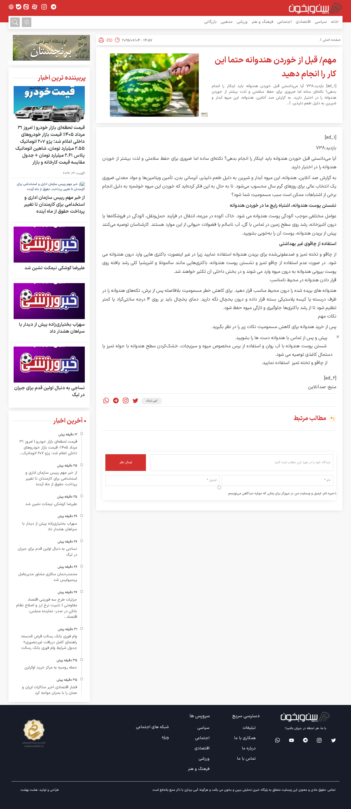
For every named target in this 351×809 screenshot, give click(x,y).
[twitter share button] (135, 401)
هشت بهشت (29, 790)
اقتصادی (303, 22)
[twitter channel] (333, 740)
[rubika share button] (11, 7)
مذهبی (227, 22)
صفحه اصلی (331, 40)
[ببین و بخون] (316, 8)
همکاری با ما (245, 738)
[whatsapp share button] (106, 401)
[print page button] (101, 40)
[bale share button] (18, 7)
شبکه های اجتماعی (152, 727)
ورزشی (242, 22)
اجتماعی (284, 22)
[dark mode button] (26, 22)
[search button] (15, 22)
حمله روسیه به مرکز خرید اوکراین (50, 668)
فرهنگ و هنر (262, 22)
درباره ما (249, 748)
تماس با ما (246, 759)
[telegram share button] (53, 7)
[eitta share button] (26, 7)
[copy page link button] (109, 40)
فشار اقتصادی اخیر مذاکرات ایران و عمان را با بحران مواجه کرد (49, 690)
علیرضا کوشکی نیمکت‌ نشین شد (54, 268)
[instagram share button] (44, 7)
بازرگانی (210, 22)
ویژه (165, 737)
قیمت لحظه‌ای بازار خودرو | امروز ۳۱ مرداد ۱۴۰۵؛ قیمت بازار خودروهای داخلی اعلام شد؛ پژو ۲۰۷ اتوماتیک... (48, 447)
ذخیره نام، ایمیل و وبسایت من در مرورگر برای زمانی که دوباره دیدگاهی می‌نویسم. (281, 493)
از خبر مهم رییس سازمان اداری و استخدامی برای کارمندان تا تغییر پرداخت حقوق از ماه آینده (54, 204)
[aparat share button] (34, 7)
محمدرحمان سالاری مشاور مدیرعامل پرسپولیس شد (47, 577)
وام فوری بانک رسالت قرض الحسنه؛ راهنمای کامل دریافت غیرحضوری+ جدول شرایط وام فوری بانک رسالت (49, 642)
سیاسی (321, 22)
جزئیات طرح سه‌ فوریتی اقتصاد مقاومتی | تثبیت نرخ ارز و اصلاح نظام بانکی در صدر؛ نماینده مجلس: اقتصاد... (46, 608)
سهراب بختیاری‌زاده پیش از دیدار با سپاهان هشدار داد (52, 328)
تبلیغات (249, 728)
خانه (335, 22)
